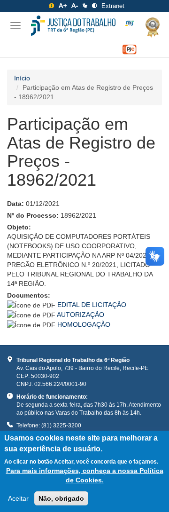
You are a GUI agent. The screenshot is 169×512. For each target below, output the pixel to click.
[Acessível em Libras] (85, 5)
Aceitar (18, 498)
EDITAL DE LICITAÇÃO (91, 304)
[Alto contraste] (94, 5)
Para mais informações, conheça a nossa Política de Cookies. (84, 475)
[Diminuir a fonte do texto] (74, 5)
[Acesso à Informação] (51, 5)
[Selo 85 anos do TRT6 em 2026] (130, 23)
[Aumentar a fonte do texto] (63, 5)
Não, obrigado (61, 498)
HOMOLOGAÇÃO (83, 324)
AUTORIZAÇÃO (80, 314)
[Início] (73, 26)
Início (22, 78)
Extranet (112, 5)
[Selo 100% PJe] (130, 50)
